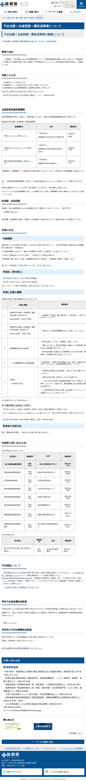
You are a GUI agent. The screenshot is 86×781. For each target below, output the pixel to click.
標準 (72, 6)
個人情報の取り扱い (13, 748)
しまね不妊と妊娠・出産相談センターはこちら (21, 587)
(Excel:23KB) (15, 319)
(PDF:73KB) (26, 333)
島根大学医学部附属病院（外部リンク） (17, 162)
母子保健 (31, 18)
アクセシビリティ (50, 748)
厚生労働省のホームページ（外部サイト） (51, 181)
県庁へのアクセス (14, 771)
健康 (25, 18)
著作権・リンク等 (32, 748)
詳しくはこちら (11, 623)
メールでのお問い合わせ (59, 771)
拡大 (67, 6)
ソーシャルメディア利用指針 (72, 748)
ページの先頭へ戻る (44, 741)
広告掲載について (76, 733)
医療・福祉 (10, 18)
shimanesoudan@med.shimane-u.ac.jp (16, 578)
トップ (4, 18)
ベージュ (71, 2)
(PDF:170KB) (26, 319)
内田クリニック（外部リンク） (15, 135)
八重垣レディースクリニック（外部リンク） (18, 149)
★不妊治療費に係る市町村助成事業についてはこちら (22, 648)
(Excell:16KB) (15, 333)
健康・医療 (19, 18)
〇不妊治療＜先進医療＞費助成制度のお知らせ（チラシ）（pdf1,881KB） (29, 41)
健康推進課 (39, 18)
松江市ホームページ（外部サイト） (23, 413)
